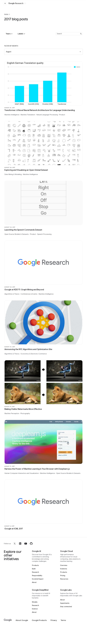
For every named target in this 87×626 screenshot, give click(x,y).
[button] (9, 33)
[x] (14, 543)
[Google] (8, 620)
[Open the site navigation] (5, 3)
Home (6, 14)
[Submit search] (81, 34)
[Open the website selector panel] (25, 3)
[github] (31, 543)
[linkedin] (20, 543)
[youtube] (25, 543)
